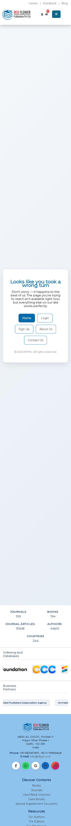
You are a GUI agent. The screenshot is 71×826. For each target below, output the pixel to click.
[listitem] (16, 766)
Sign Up (24, 329)
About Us (45, 329)
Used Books (36, 799)
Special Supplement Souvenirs (36, 803)
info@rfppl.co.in (40, 756)
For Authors (36, 817)
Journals (36, 790)
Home (26, 318)
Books (36, 785)
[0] (46, 14)
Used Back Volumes (36, 794)
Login (45, 318)
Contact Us (35, 340)
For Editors (36, 821)
